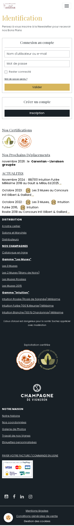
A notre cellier (11, 226)
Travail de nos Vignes (16, 435)
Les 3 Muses (9, 266)
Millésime (47, 305)
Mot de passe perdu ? (16, 79)
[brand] (10, 6)
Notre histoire (11, 416)
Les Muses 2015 (12, 286)
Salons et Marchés (14, 232)
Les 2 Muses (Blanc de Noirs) (20, 272)
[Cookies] (8, 517)
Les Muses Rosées (14, 279)
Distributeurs (10, 239)
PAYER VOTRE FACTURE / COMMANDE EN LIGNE (30, 455)
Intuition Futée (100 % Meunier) (21, 305)
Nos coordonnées (14, 422)
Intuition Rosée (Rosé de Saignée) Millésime (31, 299)
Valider (37, 87)
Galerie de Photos (14, 429)
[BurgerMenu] (66, 6)
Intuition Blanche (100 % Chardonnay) (26, 312)
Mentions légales (37, 510)
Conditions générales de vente (37, 516)
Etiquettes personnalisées (19, 442)
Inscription (37, 113)
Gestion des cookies (37, 521)
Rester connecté (20, 71)
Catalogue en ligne (15, 252)
